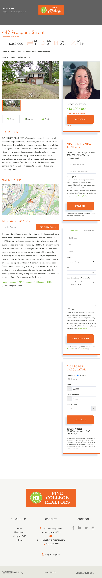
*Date (69, 257)
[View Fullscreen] (5, 196)
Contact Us (74, 231)
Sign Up (56, 554)
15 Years (74, 379)
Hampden (29, 282)
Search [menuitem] (18, 528)
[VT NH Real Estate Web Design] (88, 572)
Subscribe (80, 206)
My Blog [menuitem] (19, 539)
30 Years (82, 375)
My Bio (69, 125)
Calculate (80, 419)
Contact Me (80, 119)
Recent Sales (80, 113)
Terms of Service (81, 349)
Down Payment (73, 394)
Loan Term (71, 375)
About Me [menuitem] (18, 532)
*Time (69, 268)
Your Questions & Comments (78, 278)
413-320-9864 (8, 8)
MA (20, 282)
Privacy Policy (82, 196)
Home (4, 282)
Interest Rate (72, 404)
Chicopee (40, 282)
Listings (13, 282)
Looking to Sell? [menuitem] (18, 536)
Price (69, 384)
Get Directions (48, 227)
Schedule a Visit (89, 231)
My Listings (71, 113)
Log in (48, 554)
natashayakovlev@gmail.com (14, 12)
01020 (49, 282)
